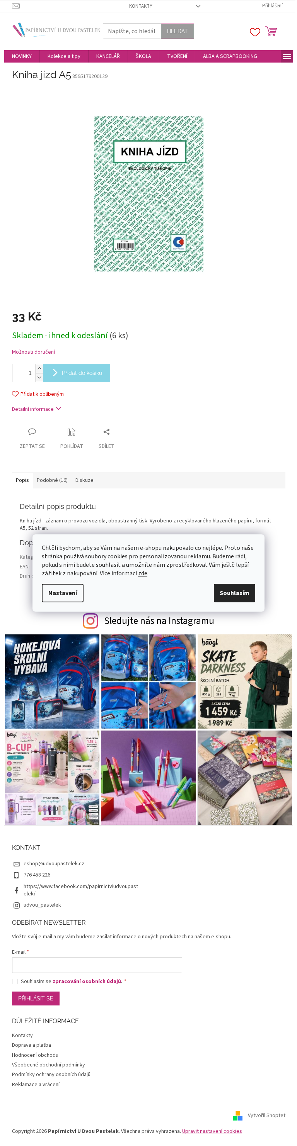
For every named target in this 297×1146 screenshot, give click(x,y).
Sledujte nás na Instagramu (159, 621)
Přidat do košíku (82, 373)
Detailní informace (33, 409)
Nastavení (62, 593)
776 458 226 (37, 875)
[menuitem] (21, 56)
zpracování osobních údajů (87, 981)
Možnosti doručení (33, 352)
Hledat (177, 31)
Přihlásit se (35, 998)
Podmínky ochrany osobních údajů (51, 1074)
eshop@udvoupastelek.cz (54, 864)
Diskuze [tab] (84, 480)
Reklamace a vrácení (36, 1084)
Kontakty (140, 6)
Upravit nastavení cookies (212, 1131)
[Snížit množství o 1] (39, 377)
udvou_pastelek (42, 905)
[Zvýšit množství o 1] (39, 368)
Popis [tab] (22, 480)
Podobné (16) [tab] (52, 480)
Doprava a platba (31, 1045)
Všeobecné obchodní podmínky (48, 1065)
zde (142, 573)
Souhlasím (234, 593)
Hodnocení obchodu (35, 1055)
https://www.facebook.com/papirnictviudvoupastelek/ (81, 890)
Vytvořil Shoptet (266, 1115)
